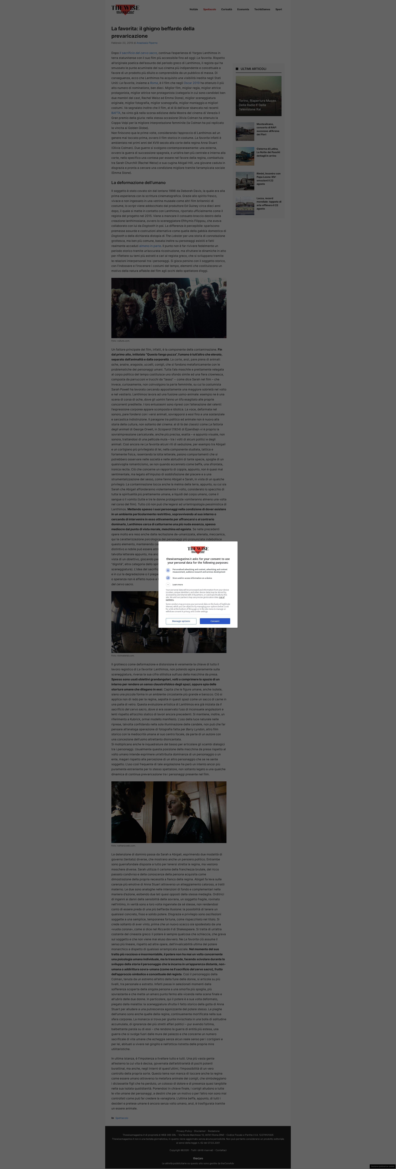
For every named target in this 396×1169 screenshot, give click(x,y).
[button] (198, 584)
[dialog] (198, 584)
